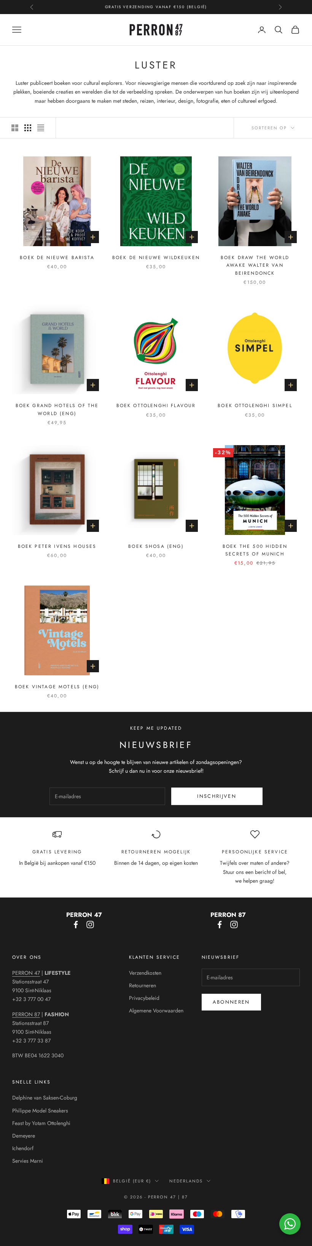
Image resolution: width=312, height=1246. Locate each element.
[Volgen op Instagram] (90, 924)
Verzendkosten (145, 973)
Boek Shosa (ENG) (156, 546)
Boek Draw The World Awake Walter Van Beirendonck (255, 265)
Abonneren (231, 1002)
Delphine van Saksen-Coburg (44, 1097)
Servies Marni (27, 1161)
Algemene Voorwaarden (156, 1010)
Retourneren (142, 985)
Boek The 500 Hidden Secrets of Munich (255, 550)
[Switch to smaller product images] (27, 128)
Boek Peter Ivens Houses (57, 546)
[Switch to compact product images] (40, 128)
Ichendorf (22, 1148)
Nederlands (186, 1181)
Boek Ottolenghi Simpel (255, 405)
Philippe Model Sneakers (40, 1110)
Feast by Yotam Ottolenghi (41, 1123)
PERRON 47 (26, 973)
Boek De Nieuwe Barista (57, 257)
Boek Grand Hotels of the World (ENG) (57, 409)
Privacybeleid (144, 998)
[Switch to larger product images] (14, 128)
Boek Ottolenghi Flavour (156, 405)
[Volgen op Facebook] (75, 924)
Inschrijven (216, 796)
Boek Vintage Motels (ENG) (57, 686)
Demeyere (23, 1135)
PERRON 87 (26, 1014)
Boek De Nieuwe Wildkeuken (156, 257)
